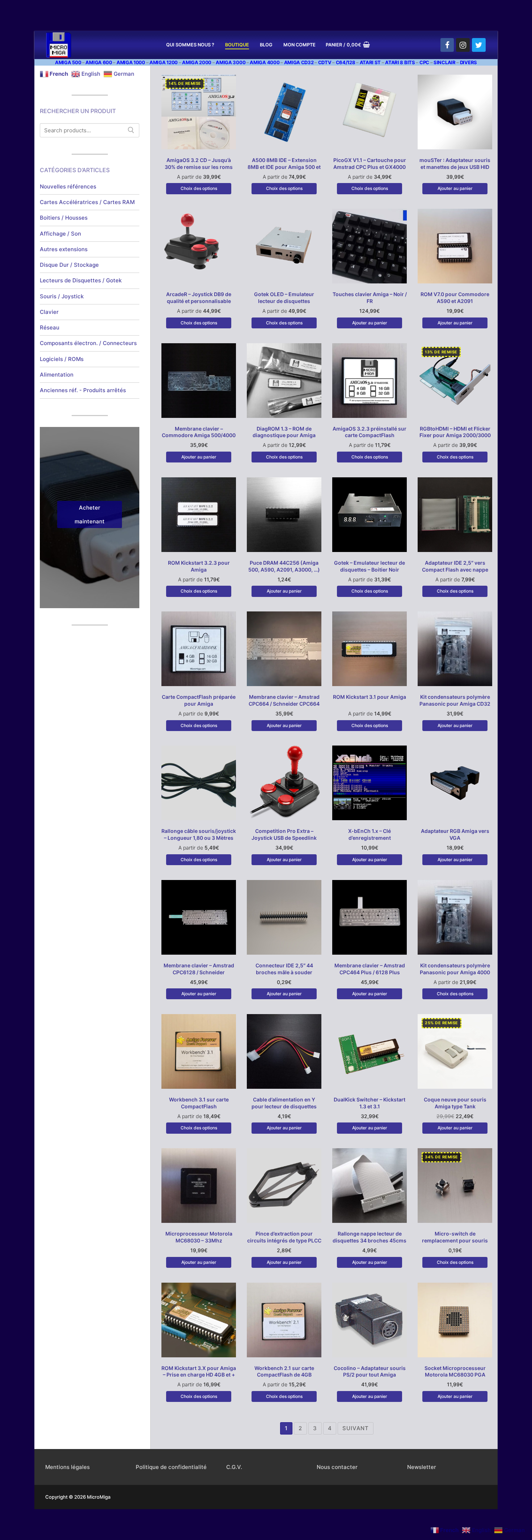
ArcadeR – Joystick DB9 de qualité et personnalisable (198, 297)
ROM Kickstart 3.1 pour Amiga (369, 697)
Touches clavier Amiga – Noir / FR (370, 297)
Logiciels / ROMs (62, 359)
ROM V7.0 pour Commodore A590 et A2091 (455, 297)
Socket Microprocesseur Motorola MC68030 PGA (455, 1371)
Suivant (355, 1428)
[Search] (131, 130)
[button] (454, 188)
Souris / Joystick (62, 296)
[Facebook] (447, 45)
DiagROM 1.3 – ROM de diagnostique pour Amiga (284, 432)
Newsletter (421, 1467)
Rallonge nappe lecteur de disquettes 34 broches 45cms (369, 1237)
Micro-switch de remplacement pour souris (455, 1237)
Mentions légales (67, 1467)
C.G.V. (234, 1467)
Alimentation (56, 374)
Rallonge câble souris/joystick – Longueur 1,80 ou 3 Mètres (198, 834)
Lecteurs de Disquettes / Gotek (81, 280)
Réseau (49, 327)
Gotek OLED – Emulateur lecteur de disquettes (284, 297)
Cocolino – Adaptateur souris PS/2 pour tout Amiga (370, 1371)
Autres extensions (64, 249)
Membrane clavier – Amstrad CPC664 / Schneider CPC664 (284, 700)
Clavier (49, 311)
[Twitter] (479, 45)
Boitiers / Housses (64, 217)
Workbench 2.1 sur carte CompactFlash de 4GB (284, 1371)
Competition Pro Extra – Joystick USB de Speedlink (284, 834)
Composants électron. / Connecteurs (88, 343)
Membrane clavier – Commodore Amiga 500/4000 (199, 432)
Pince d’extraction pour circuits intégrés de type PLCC (284, 1237)
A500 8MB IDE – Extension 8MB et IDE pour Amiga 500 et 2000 (284, 167)
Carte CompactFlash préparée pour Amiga (199, 700)
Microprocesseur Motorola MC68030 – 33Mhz (198, 1237)
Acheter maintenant (90, 514)
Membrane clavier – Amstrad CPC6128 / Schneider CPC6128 (199, 972)
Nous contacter (337, 1467)
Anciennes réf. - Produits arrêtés (83, 390)
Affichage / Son (60, 233)
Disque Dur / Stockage (69, 264)
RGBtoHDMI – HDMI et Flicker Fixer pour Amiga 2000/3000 (455, 432)
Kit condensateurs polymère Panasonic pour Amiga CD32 (454, 700)
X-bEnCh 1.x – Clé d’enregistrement (369, 834)
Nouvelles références (68, 186)
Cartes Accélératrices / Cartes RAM (87, 202)
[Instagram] (463, 45)
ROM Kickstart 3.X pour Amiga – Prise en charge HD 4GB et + (198, 1371)
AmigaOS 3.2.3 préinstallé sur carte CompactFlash (369, 432)
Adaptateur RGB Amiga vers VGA (455, 834)
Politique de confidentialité (171, 1467)
